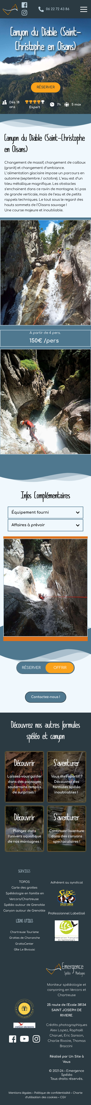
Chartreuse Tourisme (24, 932)
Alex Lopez (59, 1030)
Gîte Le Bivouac (24, 949)
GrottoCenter (24, 943)
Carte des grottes (24, 887)
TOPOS (24, 882)
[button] (83, 9)
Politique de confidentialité (52, 1092)
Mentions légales (20, 1092)
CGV (63, 1097)
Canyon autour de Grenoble (24, 910)
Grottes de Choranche (24, 937)
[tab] (31, 668)
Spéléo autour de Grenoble (24, 904)
